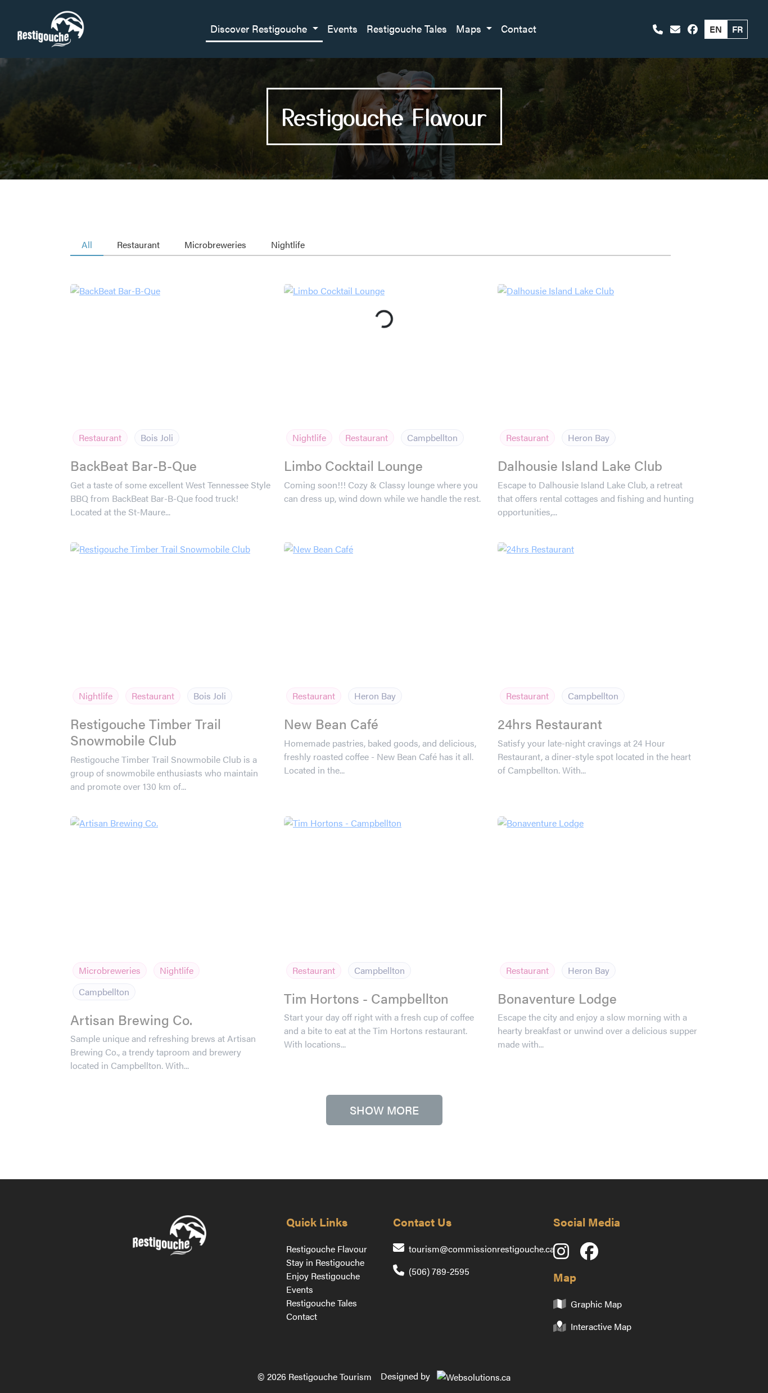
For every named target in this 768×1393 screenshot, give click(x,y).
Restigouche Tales (407, 28)
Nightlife (288, 244)
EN (716, 29)
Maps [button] (470, 28)
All (87, 244)
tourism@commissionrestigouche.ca (481, 1248)
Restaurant (138, 244)
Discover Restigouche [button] (260, 28)
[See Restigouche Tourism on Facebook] (692, 29)
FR (737, 29)
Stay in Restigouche (325, 1262)
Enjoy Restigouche (323, 1275)
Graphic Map (596, 1303)
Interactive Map (601, 1326)
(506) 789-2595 (439, 1271)
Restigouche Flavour (326, 1248)
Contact (518, 28)
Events (342, 28)
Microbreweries (215, 244)
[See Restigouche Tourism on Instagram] (566, 1254)
